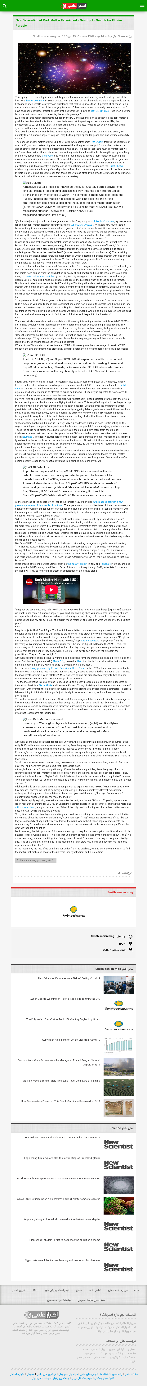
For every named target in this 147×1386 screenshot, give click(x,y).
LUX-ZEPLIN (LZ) (100, 111)
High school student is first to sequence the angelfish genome (64, 1240)
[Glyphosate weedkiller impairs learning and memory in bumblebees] (119, 1275)
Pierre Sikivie (46, 685)
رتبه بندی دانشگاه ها (110, 1374)
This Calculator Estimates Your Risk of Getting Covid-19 (69, 978)
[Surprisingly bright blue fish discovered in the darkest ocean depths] (119, 1234)
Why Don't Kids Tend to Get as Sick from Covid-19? (71, 1040)
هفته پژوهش (83, 1357)
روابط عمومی (97, 1349)
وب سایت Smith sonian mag (108, 936)
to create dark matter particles (38, 276)
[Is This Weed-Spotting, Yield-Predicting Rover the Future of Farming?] (119, 1095)
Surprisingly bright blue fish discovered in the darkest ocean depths (62, 1220)
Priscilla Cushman (104, 221)
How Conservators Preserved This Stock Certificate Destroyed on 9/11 (60, 1101)
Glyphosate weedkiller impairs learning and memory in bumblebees (62, 1261)
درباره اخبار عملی (117, 1290)
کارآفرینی (114, 1357)
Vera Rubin (48, 156)
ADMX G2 (58, 661)
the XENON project (78, 564)
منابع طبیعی (88, 1353)
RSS (35, 1290)
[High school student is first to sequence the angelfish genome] (119, 1255)
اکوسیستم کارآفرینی (81, 1378)
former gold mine (35, 101)
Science (123, 36)
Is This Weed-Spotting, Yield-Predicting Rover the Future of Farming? (61, 1081)
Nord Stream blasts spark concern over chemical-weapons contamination (58, 1179)
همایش (130, 1349)
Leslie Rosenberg (90, 641)
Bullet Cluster (116, 166)
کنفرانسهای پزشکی (104, 1378)
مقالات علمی (131, 1374)
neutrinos (27, 437)
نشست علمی (99, 1357)
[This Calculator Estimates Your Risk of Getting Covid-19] (119, 993)
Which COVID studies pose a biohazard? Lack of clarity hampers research (58, 1199)
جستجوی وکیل (60, 1378)
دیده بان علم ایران (68, 1374)
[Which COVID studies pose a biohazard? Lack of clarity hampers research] (119, 1214)
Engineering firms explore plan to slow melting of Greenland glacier (62, 1158)
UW (79, 661)
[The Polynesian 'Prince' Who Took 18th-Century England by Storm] (119, 1034)
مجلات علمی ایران (41, 1378)
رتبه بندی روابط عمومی (91, 1300)
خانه (136, 1290)
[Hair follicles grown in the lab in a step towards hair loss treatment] (119, 1152)
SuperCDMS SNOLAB (81, 225)
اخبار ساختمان (17, 1374)
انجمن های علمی (88, 1374)
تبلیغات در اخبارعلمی (59, 1300)
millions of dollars (25, 807)
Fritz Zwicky (97, 142)
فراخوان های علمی (46, 1374)
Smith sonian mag (44, 36)
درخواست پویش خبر (57, 1290)
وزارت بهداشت (105, 1353)
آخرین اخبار (19, 1290)
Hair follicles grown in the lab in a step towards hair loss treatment (62, 1138)
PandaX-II (106, 564)
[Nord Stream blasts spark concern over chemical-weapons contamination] (119, 1193)
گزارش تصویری (115, 1349)
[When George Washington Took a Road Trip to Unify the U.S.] (119, 1014)
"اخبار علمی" (64, 1323)
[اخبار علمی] (73, 5)
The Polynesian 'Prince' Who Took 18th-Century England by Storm (63, 1019)
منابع (79, 1290)
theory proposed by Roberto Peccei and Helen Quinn (58, 668)
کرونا (132, 1361)
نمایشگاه (121, 1353)
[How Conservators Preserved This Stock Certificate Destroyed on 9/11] (119, 1116)
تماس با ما (95, 1290)
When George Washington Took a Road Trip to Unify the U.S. (65, 999)
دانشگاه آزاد (128, 1357)
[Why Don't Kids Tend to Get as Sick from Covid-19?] (119, 1054)
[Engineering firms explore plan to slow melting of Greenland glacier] (119, 1173)
